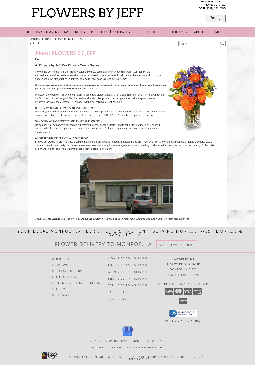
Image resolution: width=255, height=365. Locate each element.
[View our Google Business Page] (127, 336)
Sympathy (121, 32)
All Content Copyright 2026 (91, 356)
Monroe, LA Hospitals (149, 341)
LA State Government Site (144, 347)
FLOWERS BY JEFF (87, 13)
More (219, 32)
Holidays (176, 32)
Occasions (149, 32)
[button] (216, 18)
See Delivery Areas (177, 245)
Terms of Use (139, 359)
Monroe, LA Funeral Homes (110, 341)
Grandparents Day (52, 32)
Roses (80, 32)
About (199, 32)
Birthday (99, 32)
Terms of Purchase (192, 356)
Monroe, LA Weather (107, 347)
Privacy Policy (161, 356)
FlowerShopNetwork (130, 356)
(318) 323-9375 (216, 8)
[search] (222, 43)
